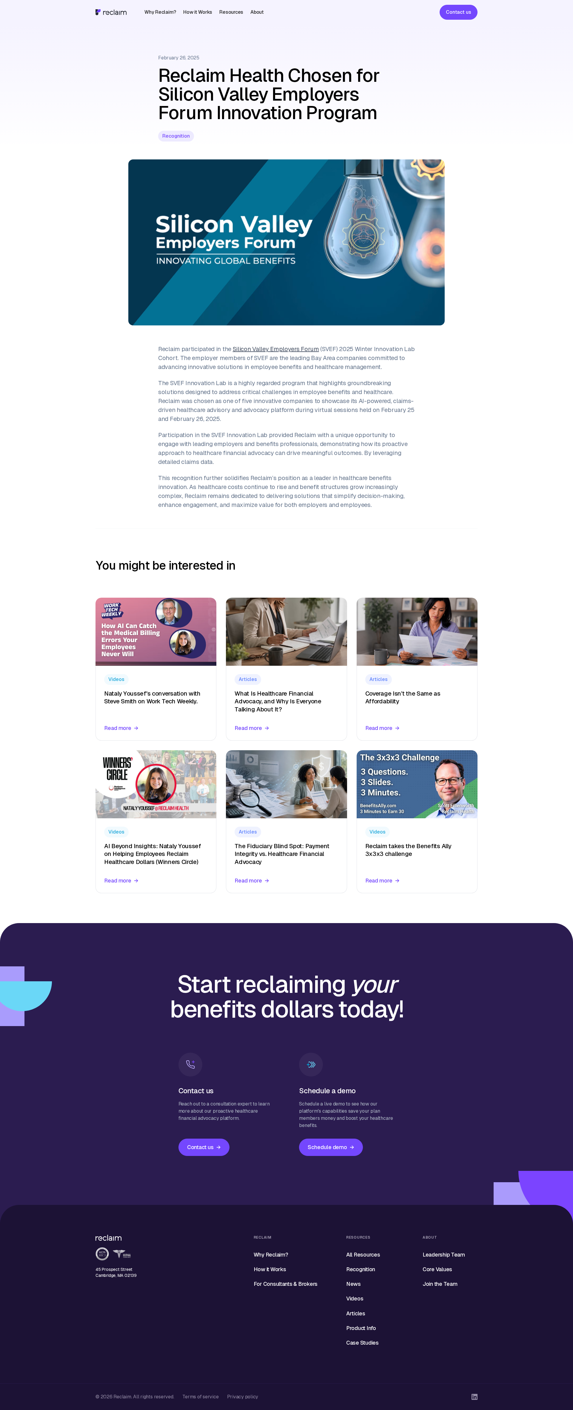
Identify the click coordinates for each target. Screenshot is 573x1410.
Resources (231, 12)
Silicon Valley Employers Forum (276, 349)
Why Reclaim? (160, 12)
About (257, 12)
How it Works (197, 12)
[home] (111, 12)
